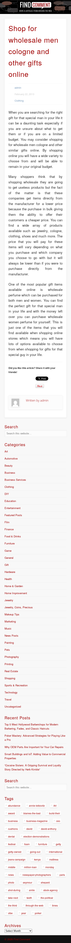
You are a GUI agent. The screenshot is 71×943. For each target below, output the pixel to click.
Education (10, 501)
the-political (47, 897)
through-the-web (34, 905)
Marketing (10, 621)
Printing (9, 664)
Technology (11, 692)
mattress (53, 859)
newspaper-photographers (36, 874)
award (11, 813)
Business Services (15, 480)
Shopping (10, 678)
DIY (7, 494)
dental (11, 836)
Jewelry (9, 600)
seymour (27, 882)
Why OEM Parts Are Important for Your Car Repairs (34, 747)
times (55, 905)
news (11, 874)
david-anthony (48, 828)
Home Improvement (16, 593)
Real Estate (11, 671)
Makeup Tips (12, 614)
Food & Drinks (13, 536)
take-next (13, 897)
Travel (8, 699)
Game (8, 550)
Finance (9, 529)
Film (7, 522)
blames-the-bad (31, 813)
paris (62, 874)
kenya (37, 859)
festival (12, 844)
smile (32, 890)
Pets (7, 650)
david (29, 828)
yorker (38, 913)
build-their (54, 813)
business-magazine (37, 821)
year (23, 913)
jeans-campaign (16, 859)
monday (49, 867)
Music (8, 628)
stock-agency (50, 890)
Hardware (10, 572)
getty (58, 844)
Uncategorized (13, 706)
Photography (12, 657)
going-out (35, 851)
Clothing (19, 100)
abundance (14, 805)
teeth (29, 897)
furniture (42, 844)
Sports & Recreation (16, 685)
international (55, 851)
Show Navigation (57, 35)
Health (8, 579)
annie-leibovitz (37, 805)
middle (11, 867)
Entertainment (13, 508)
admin (18, 87)
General (9, 558)
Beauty (9, 465)
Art (6, 451)
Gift (7, 565)
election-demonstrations (36, 836)
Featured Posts (13, 515)
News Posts (11, 635)
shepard (45, 882)
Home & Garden (14, 586)
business (13, 821)
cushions (13, 828)
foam (27, 844)
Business (10, 472)
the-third (12, 905)
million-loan (30, 867)
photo (11, 882)
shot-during (14, 890)
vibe (10, 913)
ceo (58, 821)
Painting (9, 642)
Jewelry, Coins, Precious (19, 607)
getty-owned (14, 851)
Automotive (11, 458)
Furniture (10, 543)
